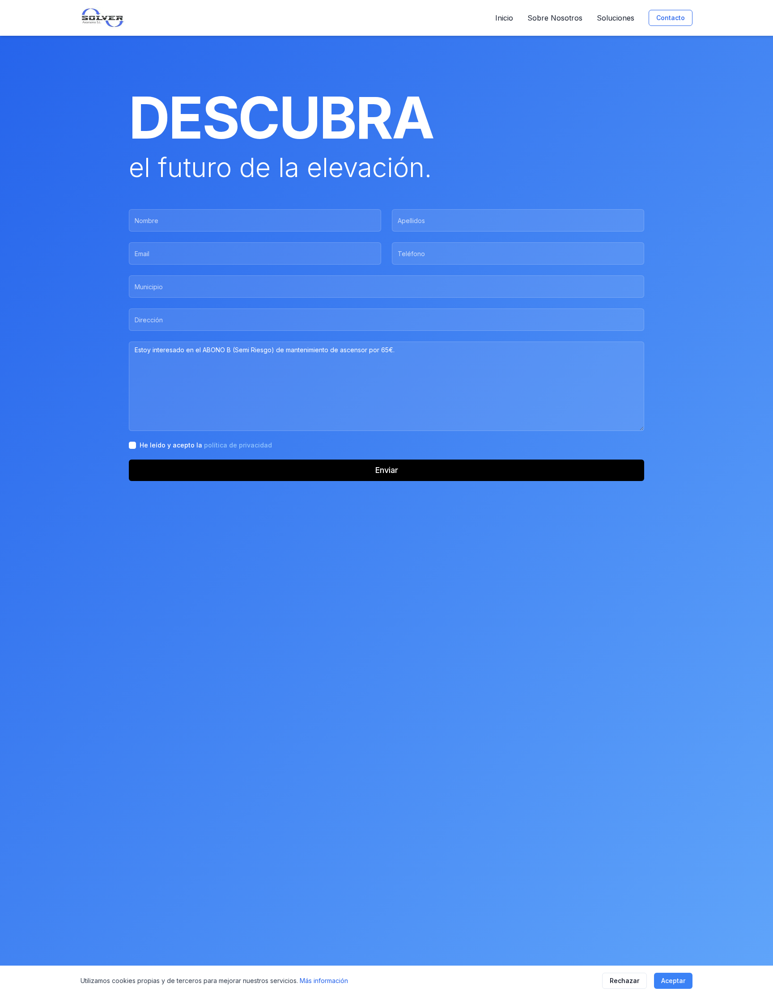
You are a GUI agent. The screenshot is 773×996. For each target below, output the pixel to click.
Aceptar (673, 980)
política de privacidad (238, 445)
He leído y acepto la (206, 445)
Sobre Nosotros (554, 17)
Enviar (386, 470)
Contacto (670, 17)
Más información (324, 980)
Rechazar (624, 980)
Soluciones (615, 17)
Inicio (504, 17)
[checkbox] (132, 445)
